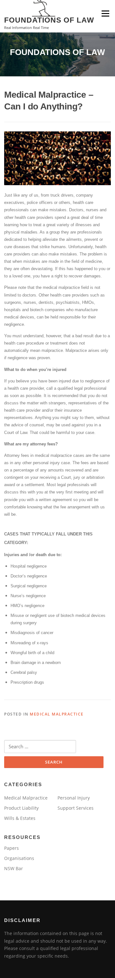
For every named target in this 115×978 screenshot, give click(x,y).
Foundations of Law (49, 20)
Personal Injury (73, 798)
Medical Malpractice (57, 714)
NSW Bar (13, 868)
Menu (105, 13)
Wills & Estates (19, 818)
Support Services (75, 808)
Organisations (19, 858)
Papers (11, 848)
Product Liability (21, 808)
